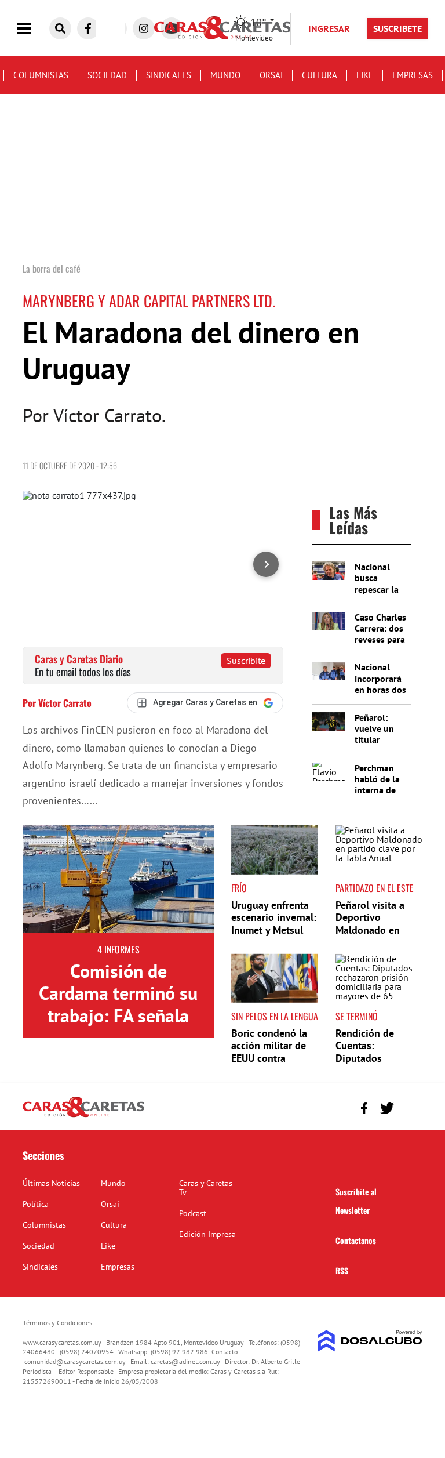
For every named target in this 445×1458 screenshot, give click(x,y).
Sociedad (107, 75)
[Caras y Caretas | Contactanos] (409, 1107)
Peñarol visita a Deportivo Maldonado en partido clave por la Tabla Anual (374, 930)
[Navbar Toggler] (33, 29)
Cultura (319, 75)
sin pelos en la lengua (274, 1016)
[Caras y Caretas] (83, 1116)
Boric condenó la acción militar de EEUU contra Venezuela (269, 1052)
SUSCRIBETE (397, 28)
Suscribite (246, 660)
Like (364, 75)
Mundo (225, 75)
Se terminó (356, 1016)
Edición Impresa (207, 1234)
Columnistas (40, 75)
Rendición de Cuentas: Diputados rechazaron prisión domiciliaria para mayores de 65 (377, 1064)
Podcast (192, 1213)
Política (36, 1204)
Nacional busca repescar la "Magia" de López (377, 589)
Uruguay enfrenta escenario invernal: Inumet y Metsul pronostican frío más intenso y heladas (273, 936)
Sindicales (168, 75)
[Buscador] (60, 28)
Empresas (412, 75)
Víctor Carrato (65, 703)
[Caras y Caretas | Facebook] (88, 28)
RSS (341, 1270)
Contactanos (355, 1240)
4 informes (118, 949)
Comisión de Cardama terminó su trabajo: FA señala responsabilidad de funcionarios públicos (118, 1015)
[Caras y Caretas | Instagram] (144, 28)
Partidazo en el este (374, 888)
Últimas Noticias (51, 1183)
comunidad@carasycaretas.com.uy (75, 1361)
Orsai (271, 75)
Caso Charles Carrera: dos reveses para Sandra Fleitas (380, 639)
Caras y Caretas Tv (205, 1188)
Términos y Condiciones (57, 1322)
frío (239, 888)
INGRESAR (329, 28)
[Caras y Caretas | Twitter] (387, 1108)
